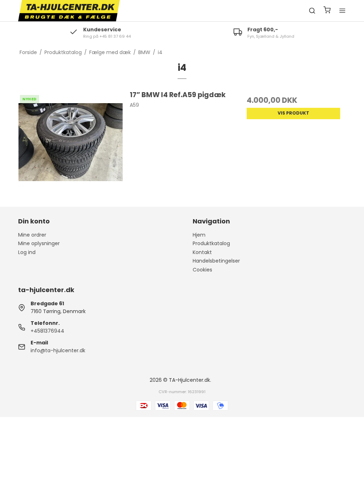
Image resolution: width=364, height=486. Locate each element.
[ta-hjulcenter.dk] (69, 10)
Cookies (202, 269)
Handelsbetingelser (216, 260)
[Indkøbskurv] (327, 10)
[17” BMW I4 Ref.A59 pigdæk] (70, 142)
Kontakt (202, 252)
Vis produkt (293, 113)
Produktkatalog (211, 243)
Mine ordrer (32, 234)
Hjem (199, 234)
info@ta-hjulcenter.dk (58, 350)
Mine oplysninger (39, 243)
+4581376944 (47, 330)
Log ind (27, 252)
